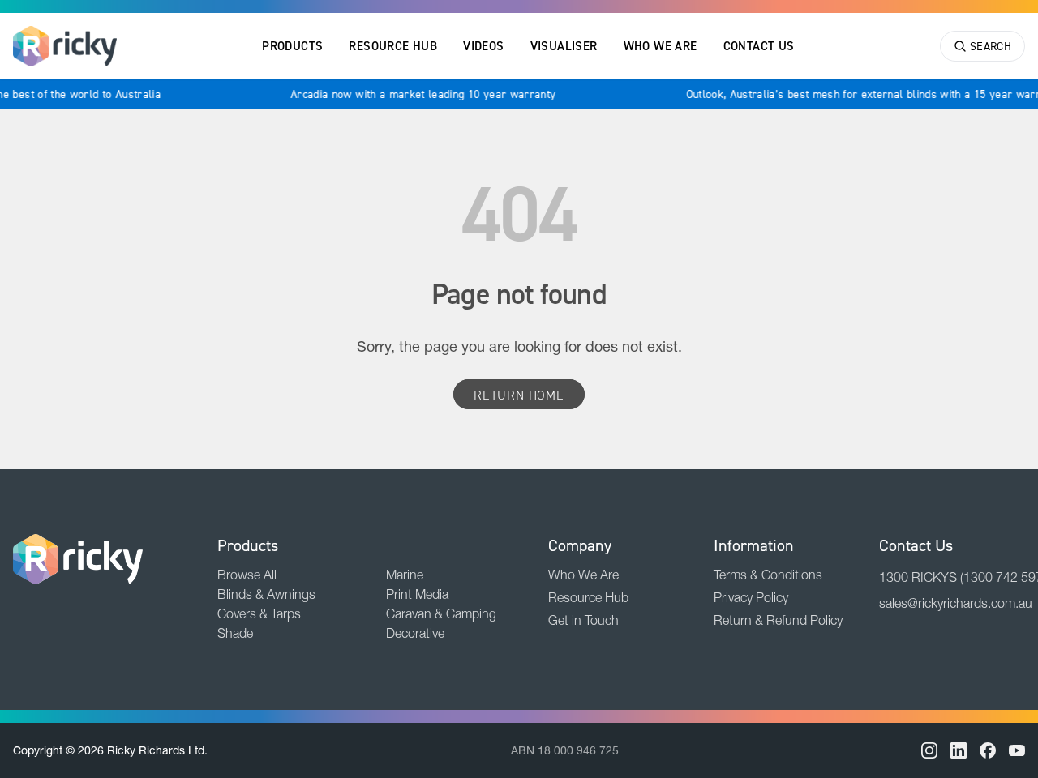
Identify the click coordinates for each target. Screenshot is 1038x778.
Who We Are (660, 45)
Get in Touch (583, 620)
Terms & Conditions (768, 574)
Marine (404, 574)
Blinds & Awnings (266, 594)
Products (292, 45)
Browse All (247, 574)
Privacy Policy (751, 597)
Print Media (417, 594)
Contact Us (759, 45)
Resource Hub (393, 45)
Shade (235, 633)
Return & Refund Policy (778, 620)
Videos (483, 45)
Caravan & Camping (441, 613)
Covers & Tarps (259, 613)
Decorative (415, 633)
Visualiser (564, 45)
